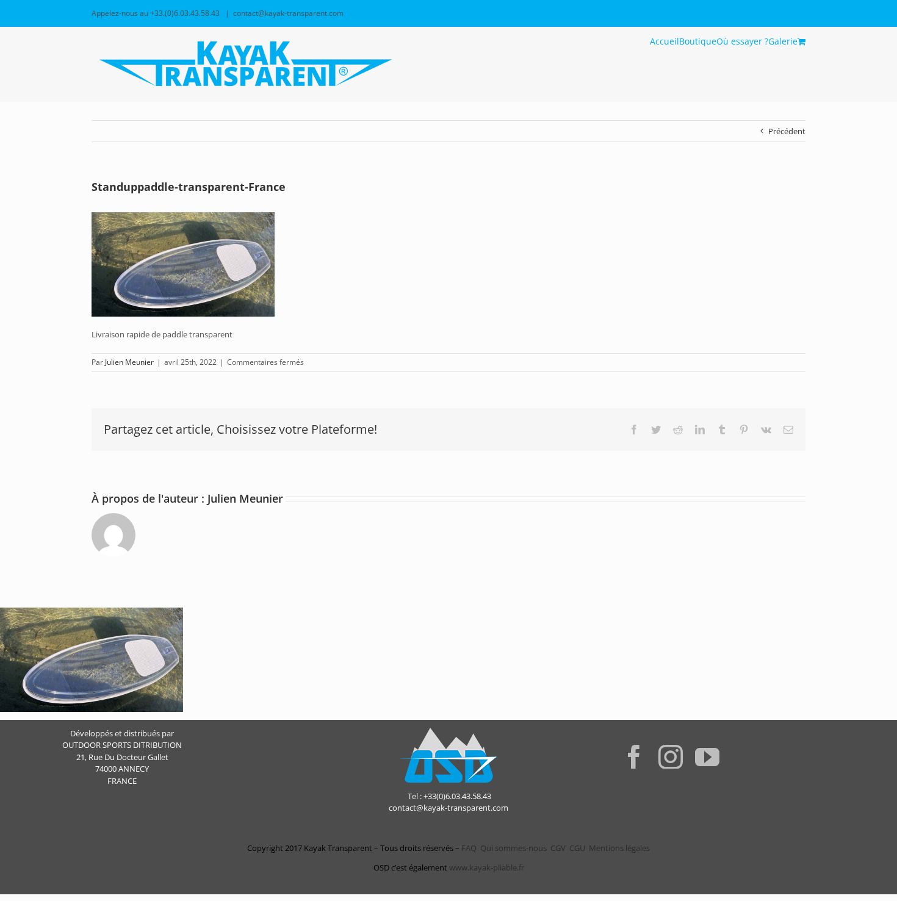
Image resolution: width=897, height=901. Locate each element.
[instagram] (670, 756)
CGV (558, 847)
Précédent (786, 131)
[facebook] (634, 756)
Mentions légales (619, 847)
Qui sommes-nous (513, 847)
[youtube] (707, 756)
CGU (577, 847)
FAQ (468, 847)
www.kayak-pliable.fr (486, 867)
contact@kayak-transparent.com (288, 13)
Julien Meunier (129, 362)
